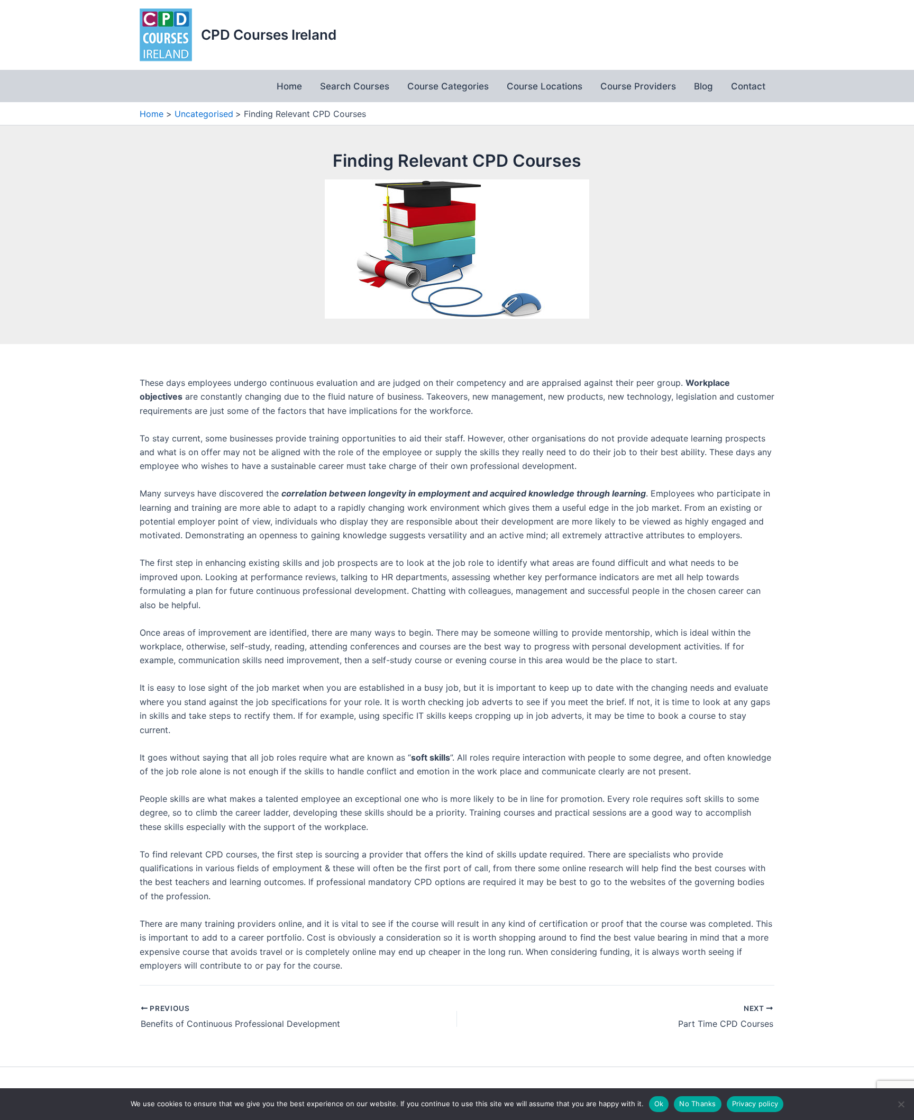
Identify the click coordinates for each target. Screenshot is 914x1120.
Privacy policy (755, 1103)
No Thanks (697, 1103)
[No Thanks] (900, 1104)
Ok (659, 1103)
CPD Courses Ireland (268, 34)
